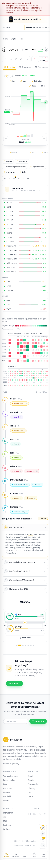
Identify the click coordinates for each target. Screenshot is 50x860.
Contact (6, 792)
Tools (30, 792)
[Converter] (46, 49)
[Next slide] (44, 138)
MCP (5, 821)
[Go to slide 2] (19, 645)
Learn (30, 796)
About (30, 776)
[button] (25, 527)
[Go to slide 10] (33, 645)
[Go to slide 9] (31, 645)
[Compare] (12, 76)
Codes (6, 800)
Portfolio (7, 825)
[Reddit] (5, 178)
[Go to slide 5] (25, 645)
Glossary (31, 788)
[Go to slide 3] (22, 645)
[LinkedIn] (35, 813)
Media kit (7, 796)
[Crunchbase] (30, 813)
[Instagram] (45, 813)
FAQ (5, 784)
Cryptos (14, 39)
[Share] (21, 59)
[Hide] (46, 430)
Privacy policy (9, 780)
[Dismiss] (46, 3)
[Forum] (27, 178)
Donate (31, 780)
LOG (43, 86)
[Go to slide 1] (16, 645)
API (4, 817)
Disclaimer (8, 788)
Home (5, 39)
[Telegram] (18, 178)
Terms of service (10, 776)
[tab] (9, 67)
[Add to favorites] (11, 59)
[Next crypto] (27, 59)
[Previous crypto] (5, 59)
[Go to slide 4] (23, 645)
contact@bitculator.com (25, 845)
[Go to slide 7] (28, 645)
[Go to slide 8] (30, 645)
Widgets (7, 829)
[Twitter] (9, 178)
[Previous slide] (5, 138)
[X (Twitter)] (40, 813)
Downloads (33, 784)
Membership (9, 812)
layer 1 (30, 534)
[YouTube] (23, 178)
